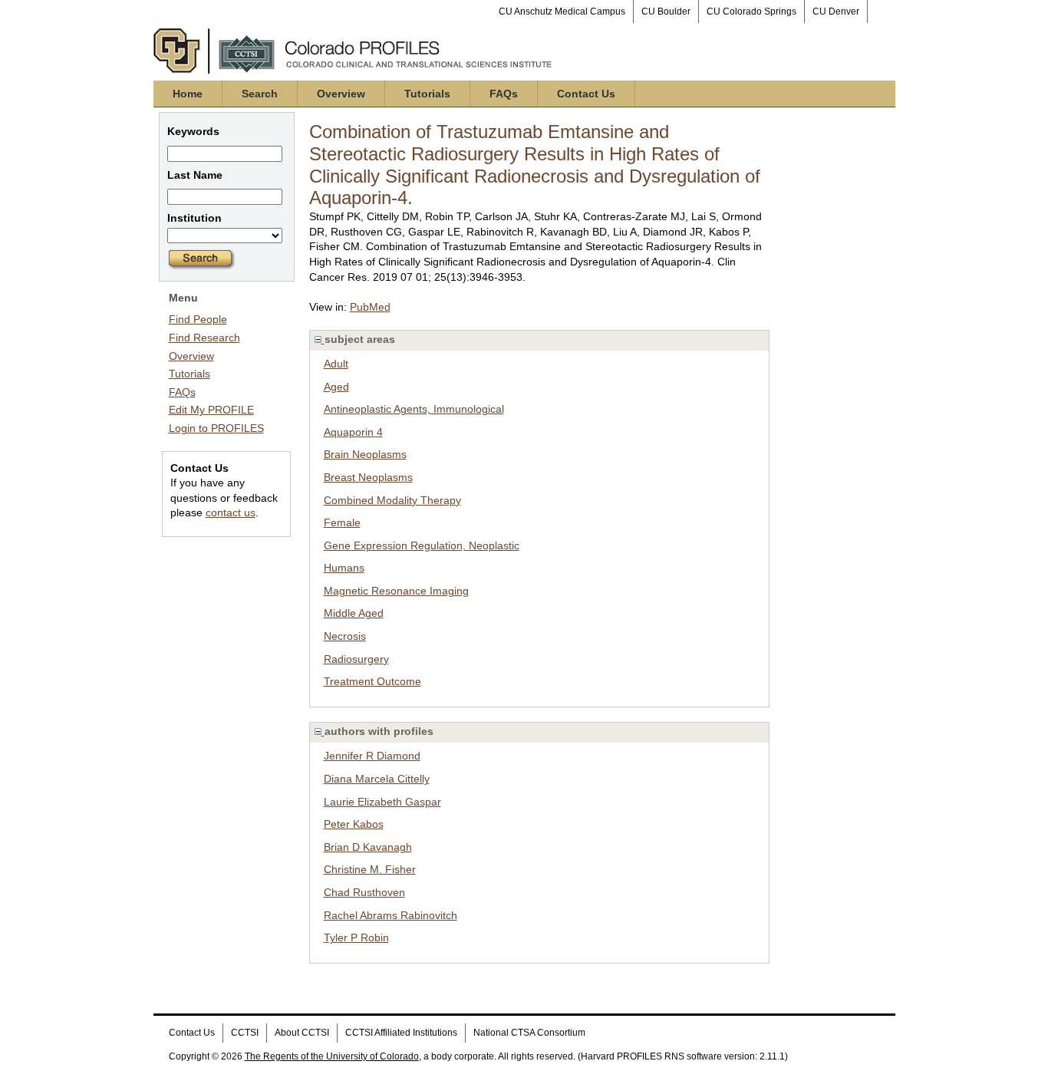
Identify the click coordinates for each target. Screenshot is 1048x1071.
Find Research (204, 337)
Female (342, 522)
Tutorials (427, 93)
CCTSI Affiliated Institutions (401, 1032)
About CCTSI (302, 1032)
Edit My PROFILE (211, 410)
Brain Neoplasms (365, 454)
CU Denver (835, 11)
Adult (336, 364)
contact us (230, 512)
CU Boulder (665, 11)
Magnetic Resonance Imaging (396, 591)
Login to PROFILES (216, 428)
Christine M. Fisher (370, 869)
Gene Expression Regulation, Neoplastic (421, 545)
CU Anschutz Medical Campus (562, 11)
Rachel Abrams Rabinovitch (390, 915)
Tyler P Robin (356, 937)
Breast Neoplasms (368, 477)
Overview (341, 93)
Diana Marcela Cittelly (377, 779)
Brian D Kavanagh (368, 847)
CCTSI (245, 1032)
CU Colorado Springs (751, 11)
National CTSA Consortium (529, 1032)
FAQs (503, 93)
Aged (336, 387)
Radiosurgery (356, 659)
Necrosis (345, 636)
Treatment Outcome (372, 681)
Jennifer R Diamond (372, 756)
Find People (198, 319)
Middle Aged (354, 613)
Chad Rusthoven (364, 892)
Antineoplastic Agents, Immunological (414, 409)
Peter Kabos (354, 824)
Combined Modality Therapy (392, 500)
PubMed (370, 307)
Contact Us (586, 93)
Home (188, 93)
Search (260, 93)
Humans (344, 568)
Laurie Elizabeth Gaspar (382, 802)
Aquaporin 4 (353, 432)
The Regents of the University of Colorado (332, 1056)
